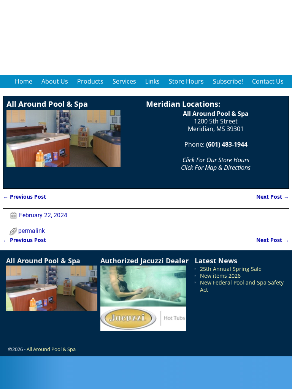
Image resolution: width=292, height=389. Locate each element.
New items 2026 (220, 275)
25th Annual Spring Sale (231, 268)
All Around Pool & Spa (51, 349)
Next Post (272, 196)
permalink (31, 230)
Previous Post (24, 196)
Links (152, 81)
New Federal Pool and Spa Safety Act (242, 286)
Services (124, 81)
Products (90, 81)
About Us (54, 81)
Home (23, 81)
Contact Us (268, 81)
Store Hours (186, 81)
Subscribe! (228, 81)
